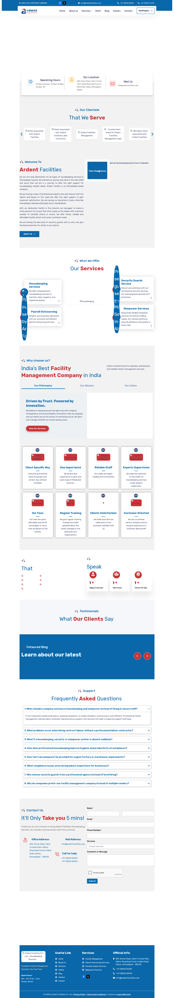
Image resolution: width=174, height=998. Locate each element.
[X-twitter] (64, 3)
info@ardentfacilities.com (91, 3)
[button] (22, 134)
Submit (92, 881)
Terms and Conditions (96, 994)
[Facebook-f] (60, 3)
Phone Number (94, 830)
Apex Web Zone (124, 994)
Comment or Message (97, 852)
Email (90, 819)
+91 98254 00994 (70, 861)
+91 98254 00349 (127, 3)
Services (91, 841)
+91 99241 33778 (147, 3)
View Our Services (37, 428)
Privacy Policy (79, 994)
